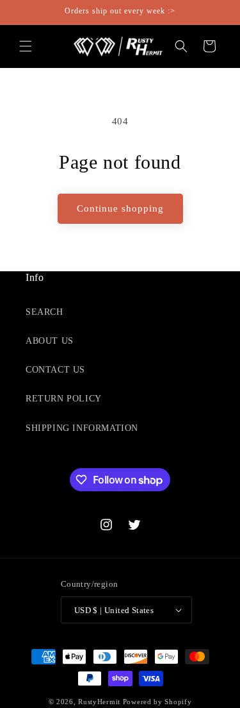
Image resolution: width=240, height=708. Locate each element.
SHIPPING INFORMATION (82, 428)
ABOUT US (50, 341)
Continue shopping (120, 208)
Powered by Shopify (157, 701)
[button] (26, 46)
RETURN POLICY (64, 398)
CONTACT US (55, 370)
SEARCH (44, 312)
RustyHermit (99, 701)
